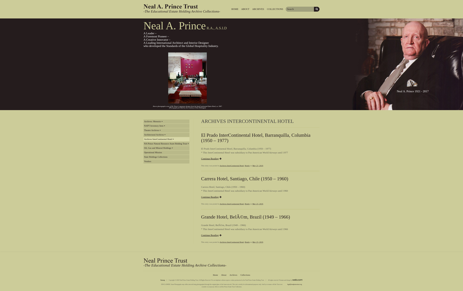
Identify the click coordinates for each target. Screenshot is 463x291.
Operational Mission (153, 152)
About (245, 9)
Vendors (147, 161)
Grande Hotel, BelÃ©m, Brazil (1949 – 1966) (245, 217)
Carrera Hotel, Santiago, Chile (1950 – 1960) (244, 178)
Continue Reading (210, 158)
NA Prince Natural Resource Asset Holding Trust (165, 143)
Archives (258, 9)
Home (234, 9)
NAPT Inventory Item (153, 126)
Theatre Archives (151, 130)
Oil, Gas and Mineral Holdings (157, 148)
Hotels (247, 166)
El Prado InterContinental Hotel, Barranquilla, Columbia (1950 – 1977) (255, 137)
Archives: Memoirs (152, 121)
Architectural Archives (154, 135)
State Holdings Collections (155, 157)
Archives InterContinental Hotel (158, 139)
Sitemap (162, 280)
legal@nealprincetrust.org (294, 284)
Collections (275, 9)
